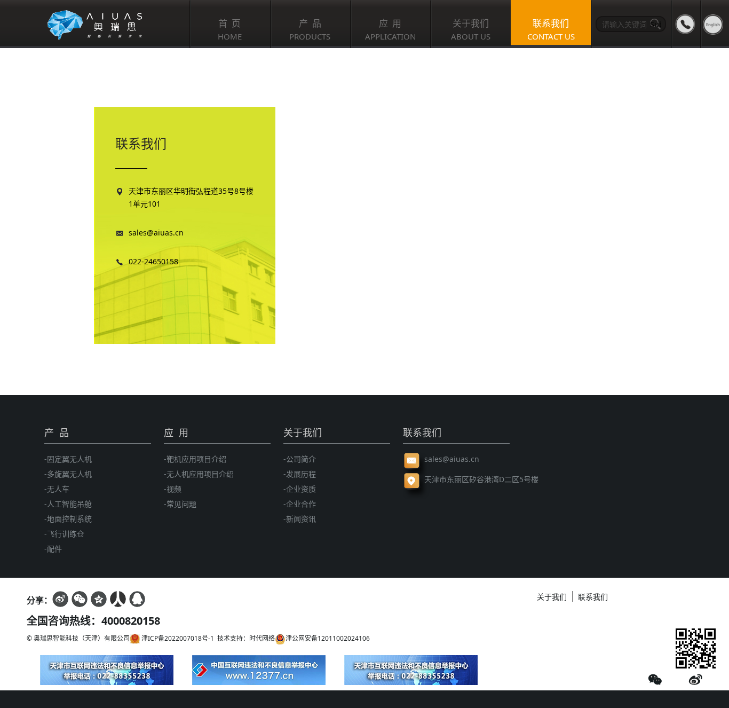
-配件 (53, 549)
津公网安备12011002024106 (328, 638)
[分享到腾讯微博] (60, 599)
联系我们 (422, 432)
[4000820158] (685, 24)
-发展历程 (299, 474)
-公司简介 (299, 459)
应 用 (176, 432)
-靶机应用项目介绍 (195, 459)
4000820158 (130, 620)
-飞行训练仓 (64, 534)
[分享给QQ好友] (137, 599)
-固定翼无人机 (68, 459)
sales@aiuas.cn (156, 232)
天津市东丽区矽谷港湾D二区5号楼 (467, 479)
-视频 (172, 489)
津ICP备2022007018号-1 (177, 638)
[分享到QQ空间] (99, 599)
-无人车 (56, 489)
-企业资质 (299, 489)
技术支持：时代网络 (244, 638)
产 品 (56, 432)
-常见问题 (180, 504)
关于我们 (302, 432)
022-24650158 (153, 261)
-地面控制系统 (68, 519)
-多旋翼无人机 (68, 474)
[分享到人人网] (118, 599)
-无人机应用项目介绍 (199, 474)
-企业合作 (299, 504)
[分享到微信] (80, 599)
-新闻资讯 (299, 519)
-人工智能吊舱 (68, 504)
